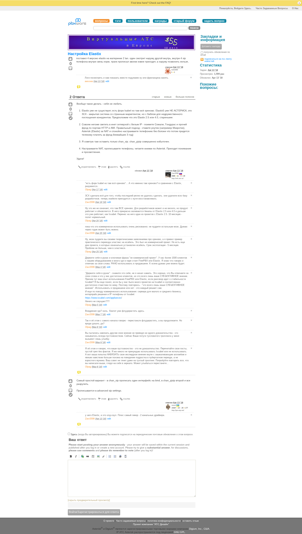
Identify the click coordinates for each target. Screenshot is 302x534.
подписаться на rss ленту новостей (218, 60)
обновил (144, 171)
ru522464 (174, 70)
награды (161, 20)
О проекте (108, 520)
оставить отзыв (190, 520)
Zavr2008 (175, 173)
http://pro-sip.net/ (178, 410)
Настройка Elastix (84, 54)
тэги (118, 20)
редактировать (88, 167)
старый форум (184, 20)
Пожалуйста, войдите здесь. (235, 8)
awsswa (89, 81)
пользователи (138, 20)
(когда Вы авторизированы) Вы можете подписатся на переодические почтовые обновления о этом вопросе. (132, 434)
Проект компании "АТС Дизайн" (151, 524)
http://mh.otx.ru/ (178, 178)
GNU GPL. (180, 532)
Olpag (88, 189)
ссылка (126, 167)
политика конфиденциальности (164, 520)
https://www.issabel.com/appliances (103, 297)
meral (174, 405)
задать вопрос (214, 20)
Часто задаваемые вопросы (272, 8)
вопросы (101, 20)
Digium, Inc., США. (199, 528)
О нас (295, 8)
